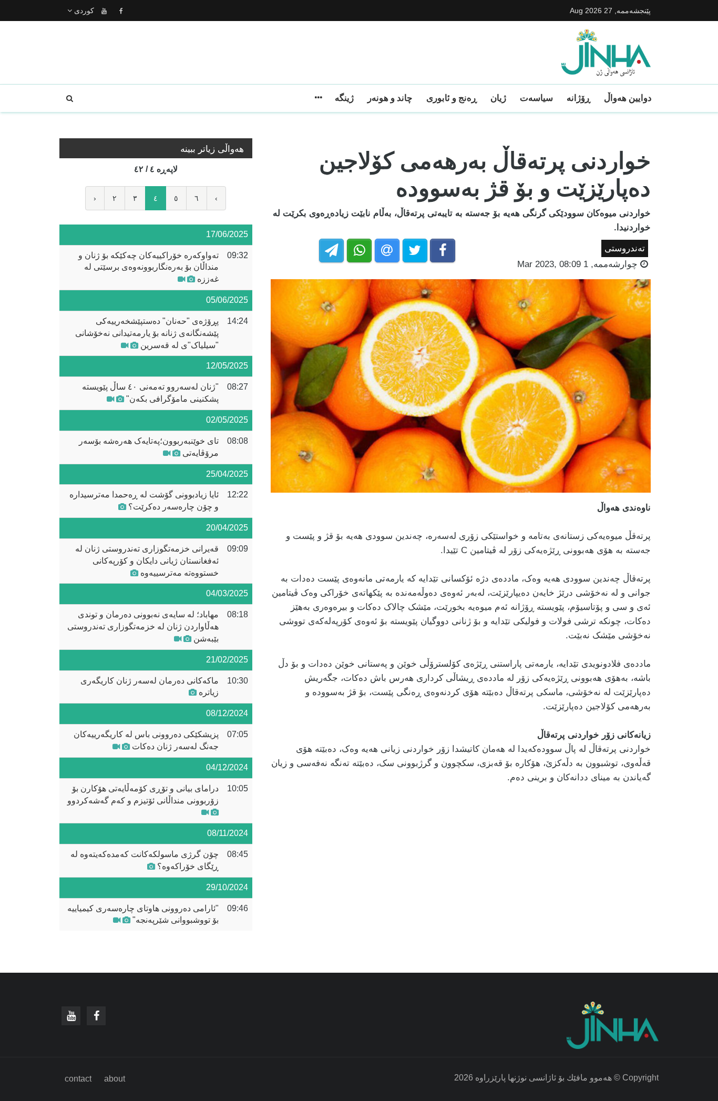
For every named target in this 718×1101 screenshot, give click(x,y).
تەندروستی (624, 248)
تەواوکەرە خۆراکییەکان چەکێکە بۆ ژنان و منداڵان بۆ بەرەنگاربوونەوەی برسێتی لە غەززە (148, 267)
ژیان (498, 98)
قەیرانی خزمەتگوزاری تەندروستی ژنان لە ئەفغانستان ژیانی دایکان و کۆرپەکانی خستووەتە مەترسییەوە (147, 560)
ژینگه (344, 98)
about (114, 1078)
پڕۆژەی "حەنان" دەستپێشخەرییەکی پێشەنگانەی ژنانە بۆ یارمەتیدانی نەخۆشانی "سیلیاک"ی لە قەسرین (147, 333)
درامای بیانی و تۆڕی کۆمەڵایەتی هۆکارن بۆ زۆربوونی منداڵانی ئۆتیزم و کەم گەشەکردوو (143, 794)
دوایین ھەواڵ (628, 98)
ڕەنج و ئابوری (451, 98)
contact (78, 1078)
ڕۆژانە (578, 98)
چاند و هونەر (390, 98)
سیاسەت (536, 98)
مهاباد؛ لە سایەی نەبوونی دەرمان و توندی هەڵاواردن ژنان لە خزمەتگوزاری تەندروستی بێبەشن (143, 626)
